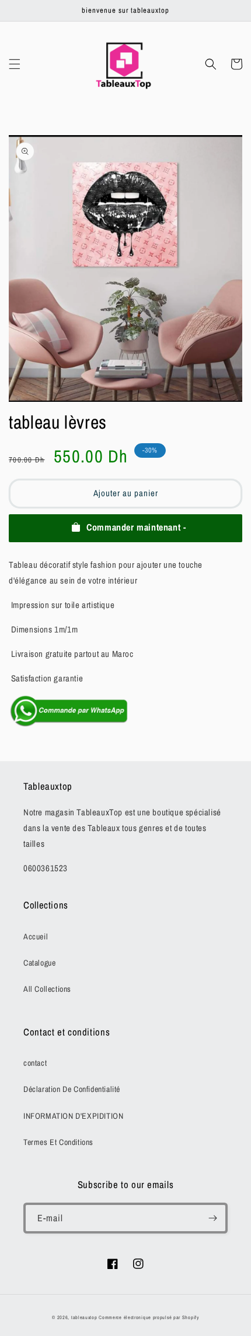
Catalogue (39, 962)
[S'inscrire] (212, 1218)
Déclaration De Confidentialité (71, 1089)
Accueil (35, 936)
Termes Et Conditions (58, 1142)
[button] (14, 64)
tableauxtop (84, 1317)
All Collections (47, 989)
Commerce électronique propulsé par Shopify (148, 1317)
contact (35, 1063)
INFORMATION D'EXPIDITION (73, 1116)
